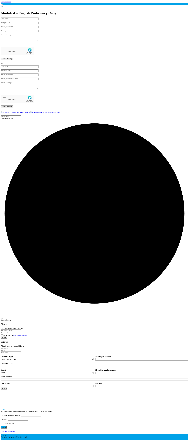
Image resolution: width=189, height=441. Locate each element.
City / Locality (6, 383)
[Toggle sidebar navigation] (2, 4)
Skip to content (6, 2)
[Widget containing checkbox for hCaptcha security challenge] (17, 51)
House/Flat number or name (105, 370)
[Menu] (2, 6)
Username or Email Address (10, 415)
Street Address (6, 377)
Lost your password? (20, 335)
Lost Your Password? (8, 431)
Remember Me (8, 423)
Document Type (7, 357)
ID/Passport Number (103, 357)
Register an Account (8, 439)
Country (4, 370)
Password (4, 419)
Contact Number (7, 363)
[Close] (2, 63)
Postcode (98, 383)
